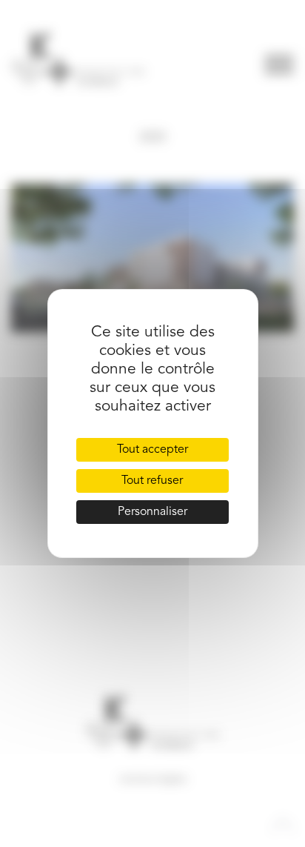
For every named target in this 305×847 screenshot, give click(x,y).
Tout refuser (152, 481)
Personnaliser (152, 512)
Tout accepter (152, 450)
